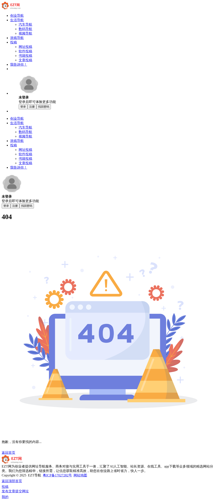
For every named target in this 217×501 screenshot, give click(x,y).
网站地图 (80, 475)
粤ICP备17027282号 (57, 475)
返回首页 (8, 452)
